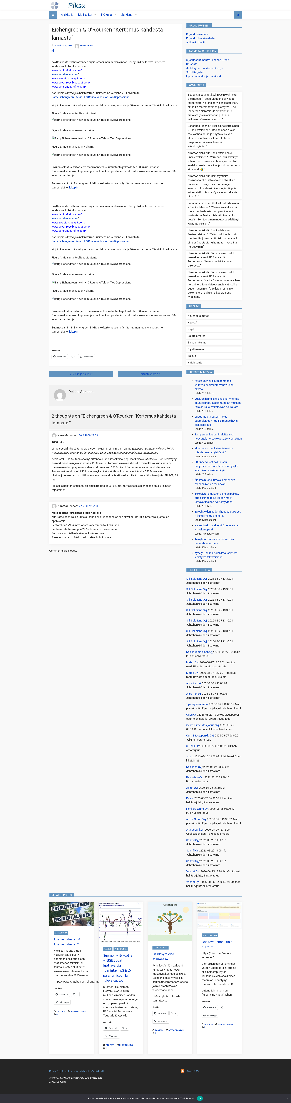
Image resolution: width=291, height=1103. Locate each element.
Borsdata (191, 64)
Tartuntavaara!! (148, 374)
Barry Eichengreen (90, 97)
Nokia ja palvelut (82, 374)
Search (238, 15)
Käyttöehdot (81, 1071)
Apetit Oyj (192, 788)
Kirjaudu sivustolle (197, 34)
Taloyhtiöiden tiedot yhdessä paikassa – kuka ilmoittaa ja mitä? (218, 514)
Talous (192, 356)
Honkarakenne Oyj (197, 809)
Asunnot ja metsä (198, 316)
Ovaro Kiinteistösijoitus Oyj (202, 725)
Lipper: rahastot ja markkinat (203, 76)
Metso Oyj (192, 662)
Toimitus (67, 1071)
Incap (189, 757)
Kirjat (191, 329)
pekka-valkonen (87, 45)
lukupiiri (74, 188)
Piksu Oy (54, 1071)
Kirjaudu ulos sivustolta (200, 38)
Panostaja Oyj (194, 777)
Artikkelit (67, 15)
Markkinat (126, 15)
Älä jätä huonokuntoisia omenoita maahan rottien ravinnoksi (215, 482)
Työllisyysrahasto (197, 704)
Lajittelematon (197, 336)
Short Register (195, 72)
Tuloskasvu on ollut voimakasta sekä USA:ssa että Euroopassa (211, 257)
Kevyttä (192, 323)
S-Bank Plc (192, 746)
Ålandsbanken (195, 830)
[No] (287, 1098)
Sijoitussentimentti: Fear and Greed (207, 60)
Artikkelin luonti (195, 42)
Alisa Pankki (193, 683)
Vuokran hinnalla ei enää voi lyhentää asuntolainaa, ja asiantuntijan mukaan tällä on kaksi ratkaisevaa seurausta (218, 403)
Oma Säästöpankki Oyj (200, 736)
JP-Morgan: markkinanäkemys (204, 68)
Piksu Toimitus (126, 1045)
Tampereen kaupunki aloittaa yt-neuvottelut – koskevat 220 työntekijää (218, 437)
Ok (200, 1098)
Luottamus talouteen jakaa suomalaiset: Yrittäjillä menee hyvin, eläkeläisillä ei (216, 421)
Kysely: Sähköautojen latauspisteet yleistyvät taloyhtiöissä (216, 555)
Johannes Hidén (78, 1011)
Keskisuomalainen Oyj (199, 652)
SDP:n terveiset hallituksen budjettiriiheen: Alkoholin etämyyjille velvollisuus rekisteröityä (216, 466)
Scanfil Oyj (192, 840)
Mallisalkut (85, 15)
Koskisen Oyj (194, 767)
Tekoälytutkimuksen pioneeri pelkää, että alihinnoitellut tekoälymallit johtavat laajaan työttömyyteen (217, 498)
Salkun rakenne (197, 343)
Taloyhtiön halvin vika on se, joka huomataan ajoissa (214, 541)
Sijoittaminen (196, 349)
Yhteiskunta (195, 363)
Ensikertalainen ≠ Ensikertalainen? (67, 942)
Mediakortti (97, 1071)
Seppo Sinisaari (176, 1030)
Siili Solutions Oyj (196, 579)
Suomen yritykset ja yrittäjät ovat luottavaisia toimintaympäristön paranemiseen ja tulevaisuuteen (118, 968)
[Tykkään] (53, 50)
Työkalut (106, 15)
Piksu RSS (192, 1071)
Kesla (189, 798)
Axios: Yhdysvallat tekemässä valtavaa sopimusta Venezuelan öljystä (214, 385)
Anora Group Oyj (196, 819)
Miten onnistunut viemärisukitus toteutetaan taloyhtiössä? (214, 450)
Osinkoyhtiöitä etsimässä (163, 957)
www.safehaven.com (65, 74)
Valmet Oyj (192, 872)
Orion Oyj (191, 715)
